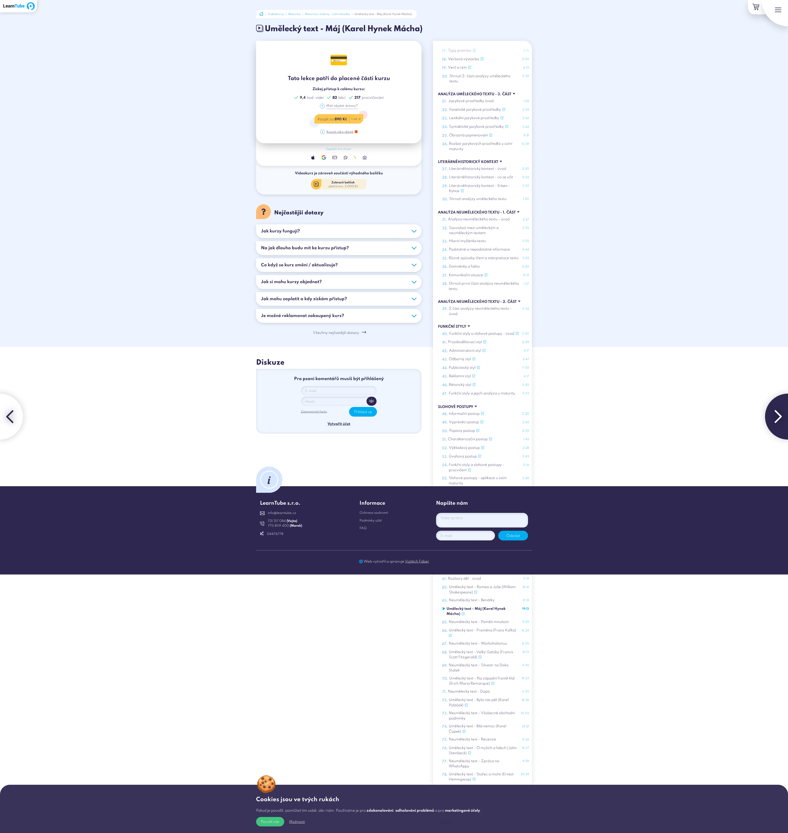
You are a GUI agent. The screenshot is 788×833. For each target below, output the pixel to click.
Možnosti (297, 822)
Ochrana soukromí (374, 513)
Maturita (294, 14)
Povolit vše (270, 822)
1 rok (354, 119)
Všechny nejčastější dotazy (336, 333)
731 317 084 (282, 521)
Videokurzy (276, 14)
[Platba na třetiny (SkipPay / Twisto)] (355, 157)
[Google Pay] (323, 157)
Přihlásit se (363, 412)
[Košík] (755, 7)
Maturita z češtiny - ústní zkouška (327, 14)
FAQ (363, 528)
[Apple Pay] (313, 157)
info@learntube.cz (282, 513)
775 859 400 (285, 525)
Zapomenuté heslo (314, 411)
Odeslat (513, 536)
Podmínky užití (371, 520)
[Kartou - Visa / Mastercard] (334, 157)
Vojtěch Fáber (417, 561)
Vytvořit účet (339, 424)
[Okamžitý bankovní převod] (345, 157)
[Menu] (775, 13)
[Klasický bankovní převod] (364, 157)
